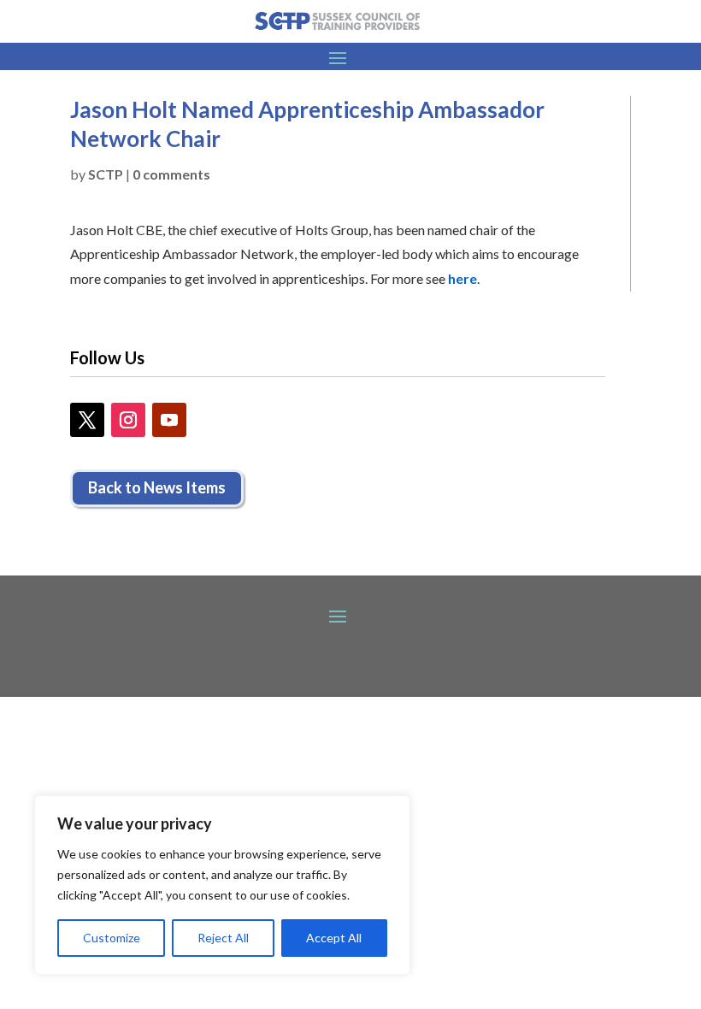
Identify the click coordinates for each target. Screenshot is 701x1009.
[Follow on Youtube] (169, 420)
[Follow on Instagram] (128, 420)
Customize (111, 937)
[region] (222, 885)
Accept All (334, 937)
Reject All (223, 937)
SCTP (105, 174)
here (462, 278)
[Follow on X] (87, 420)
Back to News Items (157, 487)
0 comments (171, 174)
